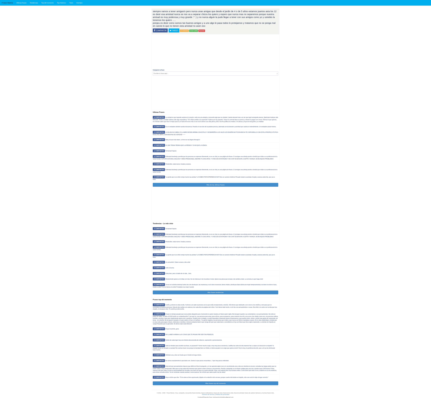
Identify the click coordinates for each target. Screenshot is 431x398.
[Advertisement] (215, 51)
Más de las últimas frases (216, 185)
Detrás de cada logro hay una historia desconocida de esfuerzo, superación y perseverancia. (193, 340)
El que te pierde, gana (172, 329)
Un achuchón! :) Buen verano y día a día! (177, 262)
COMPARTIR (161, 30)
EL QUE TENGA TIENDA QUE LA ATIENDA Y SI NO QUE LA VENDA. (186, 145)
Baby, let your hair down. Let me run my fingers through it (182, 139)
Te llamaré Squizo (170, 151)
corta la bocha (169, 268)
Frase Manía (7, 3)
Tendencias (34, 3)
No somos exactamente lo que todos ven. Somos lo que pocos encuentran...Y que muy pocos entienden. (197, 360)
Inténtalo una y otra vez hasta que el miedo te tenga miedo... (183, 355)
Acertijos (79, 3)
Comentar (185, 31)
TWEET (174, 30)
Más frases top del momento (215, 383)
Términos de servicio (208, 394)
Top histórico (61, 3)
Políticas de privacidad (222, 394)
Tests (71, 3)
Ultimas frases (21, 3)
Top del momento (47, 3)
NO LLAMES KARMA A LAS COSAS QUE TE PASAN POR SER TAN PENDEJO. (189, 334)
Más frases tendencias (216, 292)
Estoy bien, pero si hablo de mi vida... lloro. (178, 273)
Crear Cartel (193, 31)
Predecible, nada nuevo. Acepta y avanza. (178, 164)
